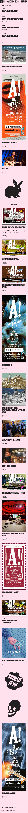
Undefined (13, 811)
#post (5, 70)
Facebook (5, 808)
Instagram (13, 808)
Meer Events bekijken (8, 42)
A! (1, 1)
